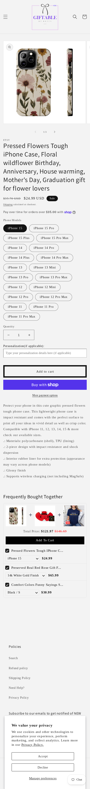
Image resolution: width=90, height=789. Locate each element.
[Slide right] (54, 132)
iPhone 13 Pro (18, 277)
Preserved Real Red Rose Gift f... (36, 567)
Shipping (8, 204)
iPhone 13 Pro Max (54, 277)
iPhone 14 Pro (44, 247)
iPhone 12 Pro (18, 297)
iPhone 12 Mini (45, 287)
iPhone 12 (15, 287)
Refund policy (18, 668)
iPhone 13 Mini (45, 267)
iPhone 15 (15, 228)
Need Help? (16, 687)
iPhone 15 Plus (18, 238)
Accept (43, 756)
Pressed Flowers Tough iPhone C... (37, 550)
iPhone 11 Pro (43, 306)
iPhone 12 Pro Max (54, 297)
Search (13, 658)
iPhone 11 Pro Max (21, 316)
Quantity (8, 326)
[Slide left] (35, 132)
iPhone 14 (15, 247)
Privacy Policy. (32, 744)
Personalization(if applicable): (24, 346)
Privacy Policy (19, 697)
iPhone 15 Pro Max (55, 238)
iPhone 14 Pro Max (55, 257)
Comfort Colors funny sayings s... (37, 584)
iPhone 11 (15, 306)
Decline (43, 767)
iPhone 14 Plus (18, 257)
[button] (5, 17)
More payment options (45, 395)
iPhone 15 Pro (44, 228)
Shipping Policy (20, 678)
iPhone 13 (15, 267)
